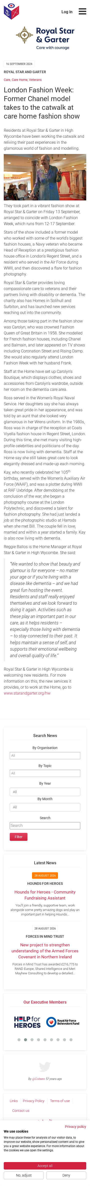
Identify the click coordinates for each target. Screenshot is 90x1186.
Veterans (35, 80)
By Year (45, 783)
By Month (45, 799)
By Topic (45, 766)
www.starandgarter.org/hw (27, 693)
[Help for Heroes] (27, 1022)
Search (45, 818)
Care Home (20, 80)
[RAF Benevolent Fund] (63, 1022)
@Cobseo (38, 1079)
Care (7, 80)
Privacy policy (75, 1127)
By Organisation (45, 748)
